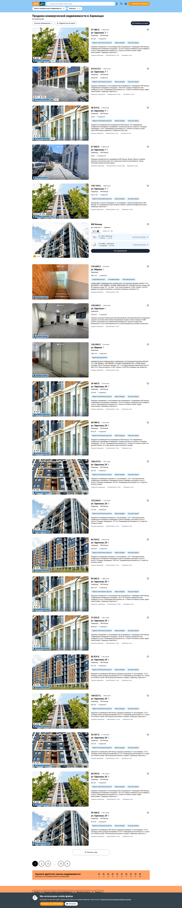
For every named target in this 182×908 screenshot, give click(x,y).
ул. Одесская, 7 (98, 33)
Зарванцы (94, 35)
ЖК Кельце (96, 224)
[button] (126, 4)
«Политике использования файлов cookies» (115, 899)
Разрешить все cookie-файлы (51, 904)
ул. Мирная (96, 269)
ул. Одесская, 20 (99, 386)
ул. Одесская (97, 308)
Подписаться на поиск (67, 23)
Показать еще (92, 852)
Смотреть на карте (141, 23)
